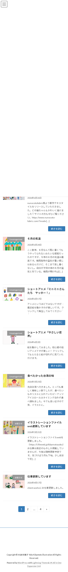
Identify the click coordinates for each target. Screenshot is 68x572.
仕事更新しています (39, 476)
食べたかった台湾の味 (40, 375)
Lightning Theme (40, 563)
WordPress (23, 563)
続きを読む (56, 228)
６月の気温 (34, 238)
